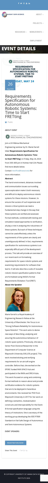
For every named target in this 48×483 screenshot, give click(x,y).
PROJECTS (37, 23)
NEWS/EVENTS (36, 32)
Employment (36, 41)
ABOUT (39, 14)
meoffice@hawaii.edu (20, 170)
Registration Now (15, 443)
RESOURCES (20, 32)
